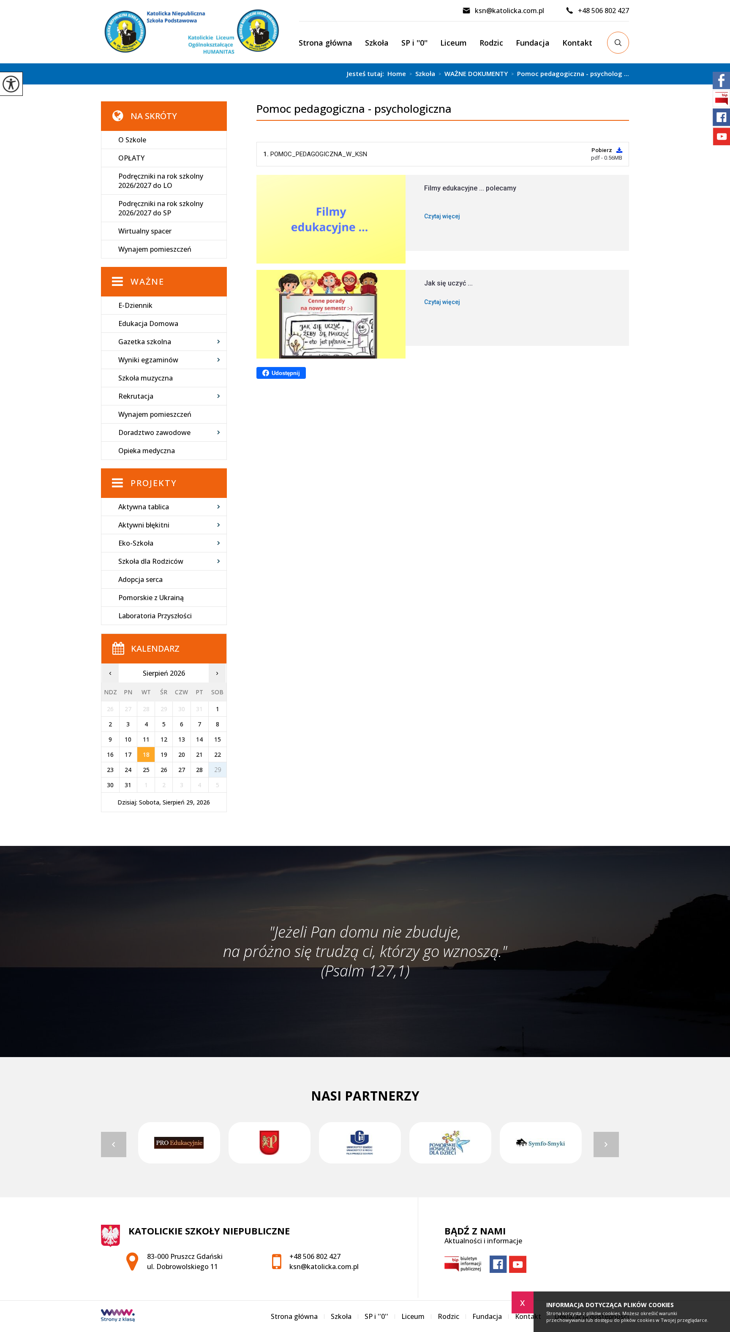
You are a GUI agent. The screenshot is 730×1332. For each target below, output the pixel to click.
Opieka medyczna (146, 450)
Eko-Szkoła (135, 543)
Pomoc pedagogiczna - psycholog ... (570, 74)
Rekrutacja (135, 396)
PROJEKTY (154, 483)
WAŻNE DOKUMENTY (473, 74)
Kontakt (577, 43)
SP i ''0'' (414, 43)
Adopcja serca (140, 579)
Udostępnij (286, 373)
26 (164, 770)
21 (199, 754)
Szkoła (377, 43)
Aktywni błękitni (143, 525)
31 (128, 785)
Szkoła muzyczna (145, 378)
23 (110, 770)
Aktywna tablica (143, 506)
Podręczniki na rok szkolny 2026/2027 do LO (160, 180)
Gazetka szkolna (144, 341)
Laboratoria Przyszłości (155, 615)
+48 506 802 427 (603, 10)
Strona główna (325, 43)
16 (110, 754)
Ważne (147, 281)
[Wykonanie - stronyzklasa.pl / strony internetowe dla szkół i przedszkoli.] (118, 1316)
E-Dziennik (135, 305)
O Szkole (132, 139)
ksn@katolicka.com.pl (509, 10)
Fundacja (533, 43)
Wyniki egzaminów (148, 359)
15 (217, 739)
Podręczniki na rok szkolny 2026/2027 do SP (160, 208)
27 (181, 770)
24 (128, 770)
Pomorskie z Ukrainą (151, 597)
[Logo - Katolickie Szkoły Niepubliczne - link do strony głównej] (200, 31)
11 (146, 739)
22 (217, 754)
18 (146, 754)
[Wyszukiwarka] (618, 42)
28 (199, 770)
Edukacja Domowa (148, 323)
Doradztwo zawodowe (154, 432)
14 (199, 739)
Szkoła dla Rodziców (150, 561)
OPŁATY (131, 158)
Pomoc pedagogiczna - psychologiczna (354, 108)
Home (396, 74)
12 (164, 739)
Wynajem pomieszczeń (154, 249)
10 (128, 739)
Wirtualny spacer (145, 231)
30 (110, 785)
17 (128, 754)
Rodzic (491, 43)
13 (181, 739)
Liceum (453, 43)
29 (217, 770)
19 (164, 754)
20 (181, 754)
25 (146, 770)
